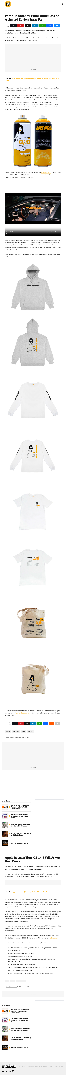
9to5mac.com (53, 938)
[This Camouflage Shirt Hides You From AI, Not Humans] (5, 825)
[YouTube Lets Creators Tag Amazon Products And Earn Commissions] (5, 807)
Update (23, 981)
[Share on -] (13, 25)
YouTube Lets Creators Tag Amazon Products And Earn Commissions (20, 807)
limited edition (16, 731)
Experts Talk (57, 1066)
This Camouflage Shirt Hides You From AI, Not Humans (20, 825)
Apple (7, 981)
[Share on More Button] (57, 723)
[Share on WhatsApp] (39, 723)
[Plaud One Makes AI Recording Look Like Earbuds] (5, 834)
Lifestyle (51, 1066)
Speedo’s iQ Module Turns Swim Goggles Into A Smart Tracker (20, 816)
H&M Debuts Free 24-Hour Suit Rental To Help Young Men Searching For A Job (32, 79)
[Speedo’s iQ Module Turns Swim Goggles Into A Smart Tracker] (5, 816)
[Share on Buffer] (27, 723)
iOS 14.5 (12, 981)
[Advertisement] (33, 57)
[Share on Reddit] (51, 723)
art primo (8, 731)
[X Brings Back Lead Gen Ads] (5, 843)
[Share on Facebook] (45, 723)
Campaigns (45, 1066)
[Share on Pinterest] (21, 723)
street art (30, 731)
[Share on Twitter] (15, 723)
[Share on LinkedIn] (33, 723)
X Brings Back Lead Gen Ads (20, 843)
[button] (3, 4)
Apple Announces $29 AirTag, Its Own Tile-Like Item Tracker (31, 892)
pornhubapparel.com (23, 713)
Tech (62, 1066)
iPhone (18, 981)
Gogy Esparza (46, 172)
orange (23, 731)
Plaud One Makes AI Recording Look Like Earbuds (21, 834)
